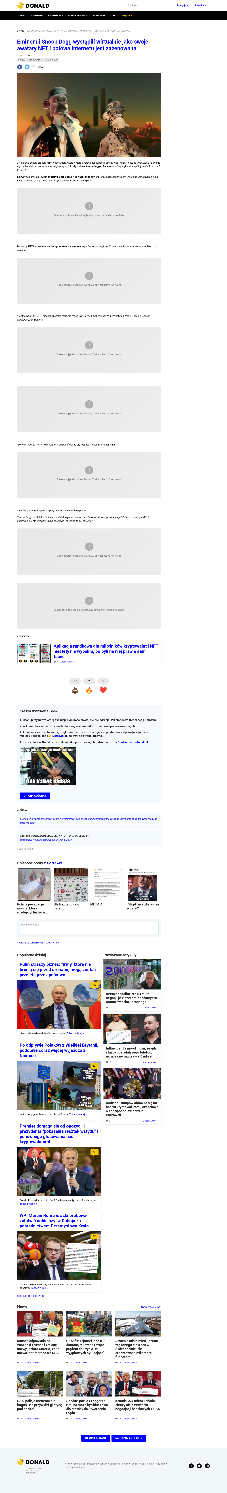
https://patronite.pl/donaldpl (129, 742)
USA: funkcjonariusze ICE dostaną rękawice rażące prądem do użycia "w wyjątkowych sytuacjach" (85, 1347)
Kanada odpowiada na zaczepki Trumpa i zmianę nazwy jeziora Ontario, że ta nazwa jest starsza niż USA (38, 1347)
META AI (97, 904)
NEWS (23, 15)
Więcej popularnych (30, 1296)
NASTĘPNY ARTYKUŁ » (128, 1438)
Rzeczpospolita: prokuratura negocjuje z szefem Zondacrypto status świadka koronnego (131, 998)
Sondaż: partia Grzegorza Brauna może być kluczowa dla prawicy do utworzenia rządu (87, 1407)
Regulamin (160, 1464)
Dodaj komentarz (30, 924)
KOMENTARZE (55, 15)
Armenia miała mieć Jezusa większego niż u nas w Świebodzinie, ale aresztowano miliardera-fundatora (136, 1349)
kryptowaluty (35, 60)
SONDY (114, 15)
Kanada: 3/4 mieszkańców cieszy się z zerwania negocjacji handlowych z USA (137, 1405)
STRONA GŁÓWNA (95, 1438)
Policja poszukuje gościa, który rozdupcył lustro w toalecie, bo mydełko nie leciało (33, 912)
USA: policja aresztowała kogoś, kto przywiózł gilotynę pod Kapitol (39, 1405)
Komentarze (79, 1464)
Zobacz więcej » (68, 662)
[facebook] (21, 66)
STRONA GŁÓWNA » (34, 795)
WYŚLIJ (41, 67)
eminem (21, 60)
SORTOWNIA (36, 15)
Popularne (92, 1464)
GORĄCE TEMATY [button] (76, 15)
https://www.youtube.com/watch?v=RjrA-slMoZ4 (46, 839)
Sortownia (59, 736)
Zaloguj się (182, 5)
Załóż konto (201, 5)
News (67, 1464)
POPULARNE (98, 15)
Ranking (103, 1464)
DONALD (20, 31)
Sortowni (54, 863)
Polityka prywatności (75, 1467)
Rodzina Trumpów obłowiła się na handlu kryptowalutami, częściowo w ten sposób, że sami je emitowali (132, 1109)
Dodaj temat (147, 1464)
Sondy (125, 1464)
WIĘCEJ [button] (126, 15)
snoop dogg (51, 60)
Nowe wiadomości (151, 1307)
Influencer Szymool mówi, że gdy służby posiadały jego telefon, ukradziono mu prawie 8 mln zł (131, 1052)
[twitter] (28, 66)
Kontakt (134, 1464)
